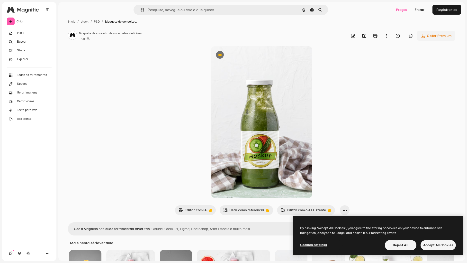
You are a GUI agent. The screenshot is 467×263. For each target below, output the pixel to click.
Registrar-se (446, 10)
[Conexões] (11, 253)
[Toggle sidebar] (48, 10)
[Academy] (19, 253)
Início (71, 22)
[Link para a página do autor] (72, 36)
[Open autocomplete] (140, 10)
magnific (84, 38)
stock (85, 22)
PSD (97, 22)
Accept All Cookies (438, 245)
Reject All (400, 245)
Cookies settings (313, 245)
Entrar (419, 10)
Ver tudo (106, 243)
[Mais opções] (386, 36)
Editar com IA (193, 211)
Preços (401, 10)
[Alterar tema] (28, 253)
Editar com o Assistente (303, 211)
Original (242, 55)
